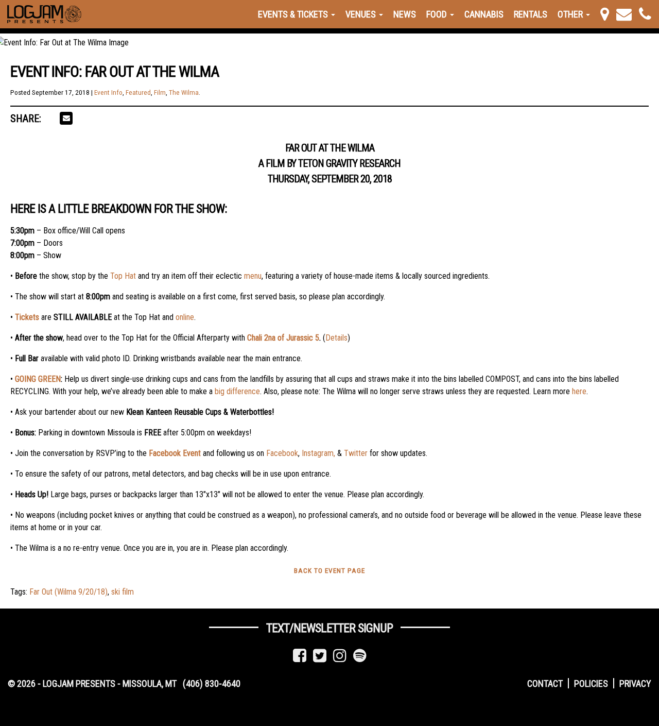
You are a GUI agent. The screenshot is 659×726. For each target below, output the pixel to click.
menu (253, 276)
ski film (122, 592)
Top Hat (123, 276)
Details (336, 338)
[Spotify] (360, 655)
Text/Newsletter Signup (329, 628)
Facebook (282, 453)
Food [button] (437, 14)
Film (160, 92)
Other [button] (571, 14)
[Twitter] (319, 655)
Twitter (356, 453)
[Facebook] (299, 655)
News (404, 14)
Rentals (530, 14)
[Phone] (645, 14)
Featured (138, 92)
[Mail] (624, 14)
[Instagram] (340, 655)
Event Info (108, 92)
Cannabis (484, 14)
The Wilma (184, 92)
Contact (545, 683)
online (185, 317)
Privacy (635, 683)
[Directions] (605, 14)
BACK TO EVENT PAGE (329, 570)
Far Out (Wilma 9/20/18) (68, 592)
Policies (591, 683)
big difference (237, 391)
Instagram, (318, 453)
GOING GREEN (38, 379)
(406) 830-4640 (211, 683)
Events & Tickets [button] (294, 14)
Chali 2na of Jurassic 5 (283, 338)
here (579, 391)
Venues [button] (361, 14)
